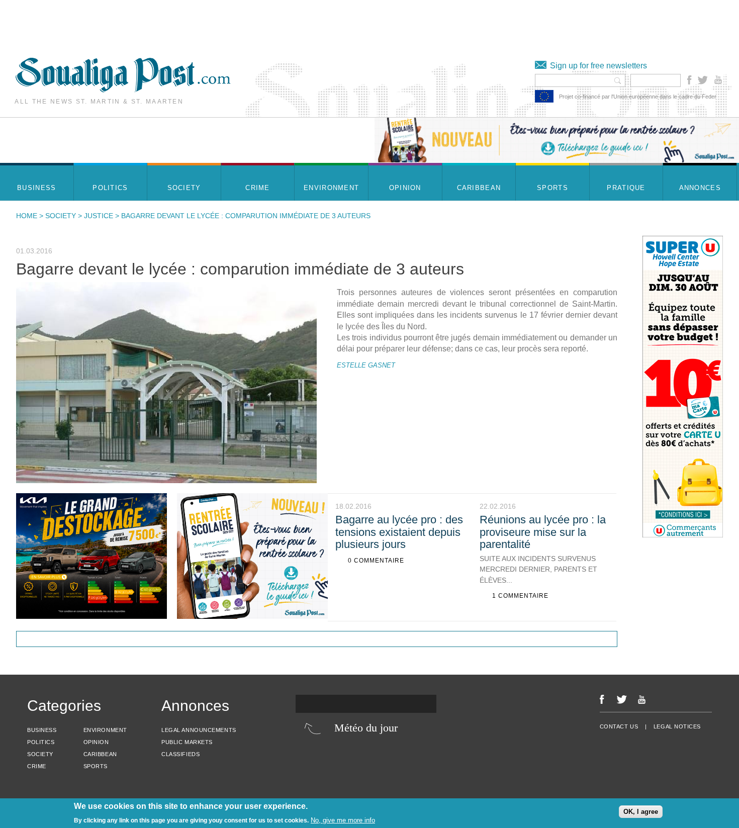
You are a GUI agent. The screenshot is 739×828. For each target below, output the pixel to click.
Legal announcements (198, 730)
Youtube (719, 79)
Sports (95, 766)
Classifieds (180, 754)
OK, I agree (640, 811)
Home (26, 216)
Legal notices (677, 726)
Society (60, 216)
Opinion (96, 742)
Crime (36, 766)
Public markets (187, 742)
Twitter (702, 79)
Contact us (619, 726)
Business (41, 730)
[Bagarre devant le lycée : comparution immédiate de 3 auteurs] (166, 382)
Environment (105, 730)
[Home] (123, 89)
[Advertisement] (183, 22)
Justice (98, 216)
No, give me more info (343, 820)
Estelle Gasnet (366, 365)
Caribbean (100, 754)
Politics (40, 742)
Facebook (689, 79)
